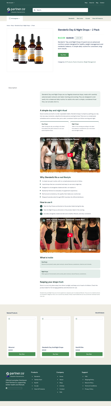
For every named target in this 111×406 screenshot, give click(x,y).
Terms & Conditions (91, 386)
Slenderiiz (37, 376)
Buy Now (63, 55)
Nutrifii (36, 383)
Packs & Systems (78, 62)
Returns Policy (89, 383)
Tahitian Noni (38, 379)
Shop (12, 25)
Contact (62, 389)
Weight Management (90, 62)
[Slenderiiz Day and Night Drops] (55, 331)
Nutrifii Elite (80, 347)
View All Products (99, 312)
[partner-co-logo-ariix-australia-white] (16, 8)
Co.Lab (36, 386)
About (61, 379)
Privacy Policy (89, 389)
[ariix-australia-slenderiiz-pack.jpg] (28, 50)
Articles (62, 386)
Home (8, 25)
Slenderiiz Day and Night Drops (52, 347)
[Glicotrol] (21, 331)
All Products (68, 62)
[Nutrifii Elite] (89, 331)
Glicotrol (11, 347)
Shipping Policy (89, 379)
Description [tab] (13, 88)
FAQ (61, 392)
